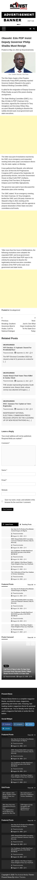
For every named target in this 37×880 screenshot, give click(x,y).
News (6, 666)
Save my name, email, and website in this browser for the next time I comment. (20, 501)
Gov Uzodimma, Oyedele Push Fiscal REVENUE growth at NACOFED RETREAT (21, 552)
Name (4, 470)
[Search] (33, 28)
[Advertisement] (18, 135)
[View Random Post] (30, 28)
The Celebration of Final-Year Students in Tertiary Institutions (27, 794)
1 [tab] (18, 24)
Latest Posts (9, 524)
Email (4, 480)
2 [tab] (19, 24)
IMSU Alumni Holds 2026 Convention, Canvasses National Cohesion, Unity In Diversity (22, 540)
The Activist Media (21, 875)
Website (5, 490)
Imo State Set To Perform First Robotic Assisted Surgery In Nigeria (22, 739)
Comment (6, 443)
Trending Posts (26, 524)
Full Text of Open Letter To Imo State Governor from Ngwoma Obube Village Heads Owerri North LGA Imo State (17, 671)
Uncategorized (14, 310)
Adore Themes (19, 877)
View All (30, 584)
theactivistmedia (28, 50)
